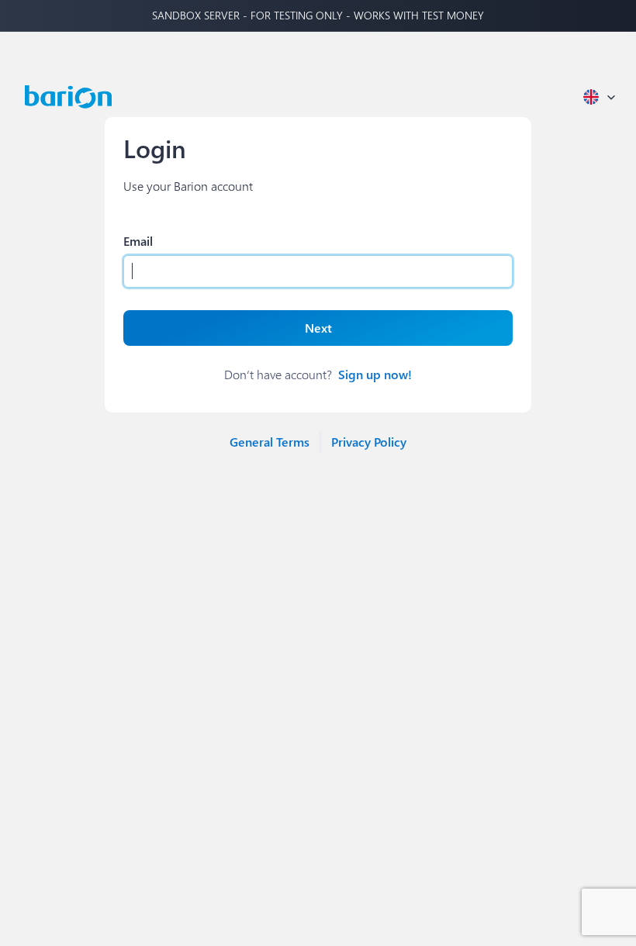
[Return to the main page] (68, 97)
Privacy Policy (368, 441)
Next (318, 327)
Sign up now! (375, 374)
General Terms (269, 441)
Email (138, 241)
